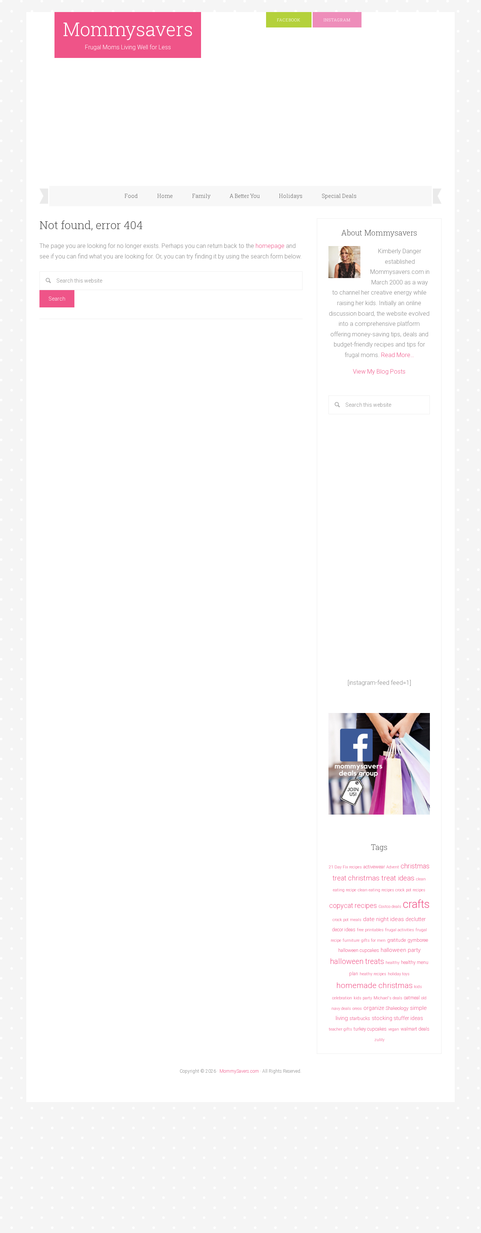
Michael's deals (388, 998)
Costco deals (389, 906)
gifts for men (373, 940)
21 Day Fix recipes (345, 867)
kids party (363, 998)
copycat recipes (353, 905)
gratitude (396, 940)
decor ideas (343, 929)
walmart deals (415, 1029)
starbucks (359, 1018)
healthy (392, 962)
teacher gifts (340, 1029)
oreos (357, 1008)
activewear (374, 867)
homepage (270, 245)
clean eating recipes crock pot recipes (391, 890)
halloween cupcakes (358, 950)
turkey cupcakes (370, 1029)
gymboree (417, 940)
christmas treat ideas (381, 878)
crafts (416, 904)
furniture (351, 940)
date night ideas (383, 919)
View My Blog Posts (379, 371)
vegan (393, 1029)
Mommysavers (128, 29)
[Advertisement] (240, 129)
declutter (415, 919)
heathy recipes (373, 974)
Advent (392, 867)
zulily (379, 1039)
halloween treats (357, 961)
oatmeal (412, 997)
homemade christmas (374, 985)
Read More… (397, 355)
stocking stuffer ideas (397, 1018)
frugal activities (399, 929)
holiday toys (399, 974)
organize (373, 1008)
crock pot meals (347, 919)
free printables (370, 929)
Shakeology (397, 1008)
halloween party (400, 950)
